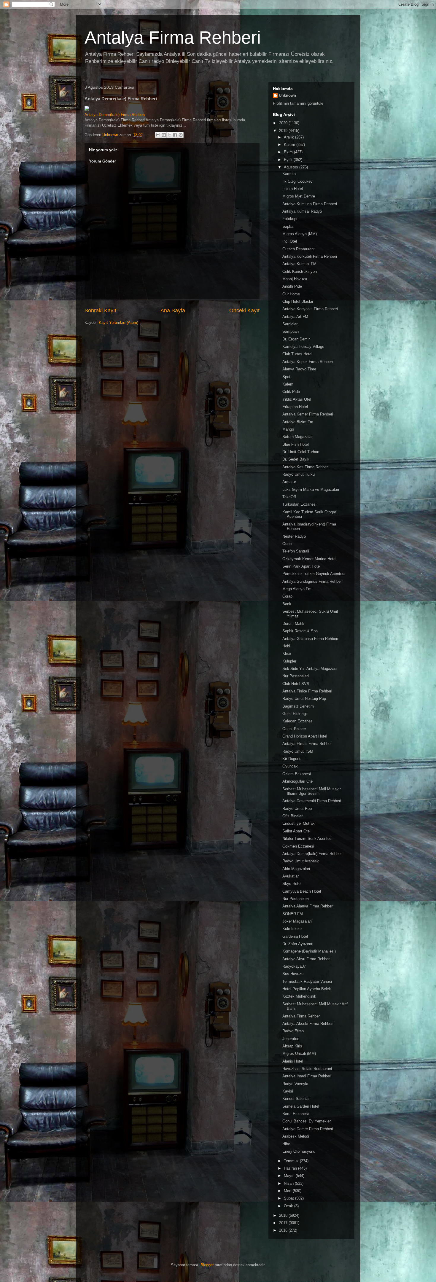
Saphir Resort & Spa (300, 631)
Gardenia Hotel (295, 936)
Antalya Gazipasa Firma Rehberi (310, 638)
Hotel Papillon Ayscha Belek (306, 989)
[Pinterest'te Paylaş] (181, 135)
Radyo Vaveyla (295, 1084)
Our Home (291, 294)
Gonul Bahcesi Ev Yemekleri (307, 1121)
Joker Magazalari (297, 921)
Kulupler (289, 661)
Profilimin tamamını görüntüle (298, 103)
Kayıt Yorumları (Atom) (118, 322)
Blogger (207, 1265)
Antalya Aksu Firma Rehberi (306, 959)
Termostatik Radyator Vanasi (307, 981)
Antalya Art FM (295, 316)
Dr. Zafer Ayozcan (297, 944)
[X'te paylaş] (169, 135)
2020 (284, 123)
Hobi (286, 646)
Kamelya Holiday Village (303, 346)
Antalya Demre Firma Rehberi (307, 1129)
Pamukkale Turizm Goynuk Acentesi (313, 573)
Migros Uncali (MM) (299, 1053)
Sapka (287, 226)
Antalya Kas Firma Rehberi (305, 467)
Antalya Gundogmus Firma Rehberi (312, 581)
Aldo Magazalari (296, 869)
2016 (284, 1230)
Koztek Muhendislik (299, 996)
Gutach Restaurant (298, 249)
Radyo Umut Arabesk (300, 861)
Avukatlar (290, 876)
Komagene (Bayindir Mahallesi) (309, 951)
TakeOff (289, 497)
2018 (284, 1215)
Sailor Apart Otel (296, 831)
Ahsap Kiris (292, 1046)
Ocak (289, 1206)
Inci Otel (289, 241)
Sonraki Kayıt (100, 310)
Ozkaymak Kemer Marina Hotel (309, 559)
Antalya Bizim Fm (297, 422)
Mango (288, 429)
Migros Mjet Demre (298, 196)
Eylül (289, 159)
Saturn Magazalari (298, 436)
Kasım (290, 144)
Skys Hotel (291, 883)
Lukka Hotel (292, 189)
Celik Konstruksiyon (299, 271)
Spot (286, 377)
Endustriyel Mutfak (298, 823)
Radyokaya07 (294, 966)
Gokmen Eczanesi (298, 846)
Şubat (289, 1198)
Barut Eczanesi (295, 1113)
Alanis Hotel (292, 1061)
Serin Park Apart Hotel (301, 566)
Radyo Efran (293, 1031)
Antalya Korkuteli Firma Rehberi (309, 256)
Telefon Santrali (295, 551)
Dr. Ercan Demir (296, 339)
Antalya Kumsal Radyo (302, 211)
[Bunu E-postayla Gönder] (158, 135)
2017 (284, 1223)
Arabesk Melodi (295, 1136)
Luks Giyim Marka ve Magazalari (310, 489)
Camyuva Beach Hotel (301, 891)
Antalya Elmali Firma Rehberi (307, 743)
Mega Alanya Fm (296, 589)
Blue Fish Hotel (295, 444)
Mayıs (290, 1175)
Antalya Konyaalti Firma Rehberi (310, 309)
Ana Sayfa (172, 310)
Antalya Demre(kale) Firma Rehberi (115, 114)
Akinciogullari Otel (298, 781)
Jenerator (290, 1038)
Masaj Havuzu (294, 279)
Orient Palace (294, 729)
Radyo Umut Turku (298, 474)
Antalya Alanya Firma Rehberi (307, 906)
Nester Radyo (294, 536)
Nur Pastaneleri (295, 676)
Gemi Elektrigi (294, 713)
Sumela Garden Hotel (300, 1106)
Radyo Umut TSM (297, 751)
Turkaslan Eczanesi (299, 504)
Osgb (287, 544)
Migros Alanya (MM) (299, 234)
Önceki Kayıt (244, 310)
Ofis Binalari (292, 816)
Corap (287, 596)
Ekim (289, 152)
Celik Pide (291, 391)
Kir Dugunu (291, 759)
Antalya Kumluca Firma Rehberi (309, 204)
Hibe (286, 1144)
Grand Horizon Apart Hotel (304, 736)
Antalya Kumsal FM (299, 264)
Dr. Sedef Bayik (295, 459)
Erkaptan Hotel (295, 406)
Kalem (287, 384)
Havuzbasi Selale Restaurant (307, 1068)
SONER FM (292, 914)
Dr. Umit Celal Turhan (300, 452)
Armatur (289, 482)
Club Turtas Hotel (297, 354)
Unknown (287, 95)
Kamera (289, 173)
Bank (286, 604)
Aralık (289, 137)
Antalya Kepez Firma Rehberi (307, 361)
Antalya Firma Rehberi (173, 37)
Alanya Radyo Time (299, 369)
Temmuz (292, 1161)
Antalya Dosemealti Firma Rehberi (311, 801)
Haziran (291, 1168)
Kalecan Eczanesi (298, 721)
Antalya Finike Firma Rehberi (307, 691)
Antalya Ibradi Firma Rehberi (306, 1076)
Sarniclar (289, 324)
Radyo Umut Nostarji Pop (304, 698)
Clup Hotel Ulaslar (297, 301)
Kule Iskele (292, 928)
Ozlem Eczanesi (296, 774)
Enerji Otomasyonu (298, 1151)
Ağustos (291, 167)
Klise (286, 653)
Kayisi (287, 1091)
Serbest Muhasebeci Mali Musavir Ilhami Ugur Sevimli (311, 791)
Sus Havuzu (292, 974)
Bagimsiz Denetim (298, 706)
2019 (284, 130)
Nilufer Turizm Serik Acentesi (307, 838)
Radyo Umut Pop (297, 808)
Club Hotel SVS (295, 683)
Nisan (289, 1183)
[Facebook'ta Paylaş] (175, 135)
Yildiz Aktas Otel (296, 399)
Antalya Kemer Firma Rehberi (307, 414)
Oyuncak (290, 766)
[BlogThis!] (164, 135)
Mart (288, 1191)
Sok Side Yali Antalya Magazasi (309, 668)
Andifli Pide (292, 286)
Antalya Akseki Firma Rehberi (307, 1023)
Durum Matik (293, 623)
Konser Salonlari (296, 1098)
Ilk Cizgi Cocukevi (298, 181)
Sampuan (290, 331)
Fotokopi (289, 218)
